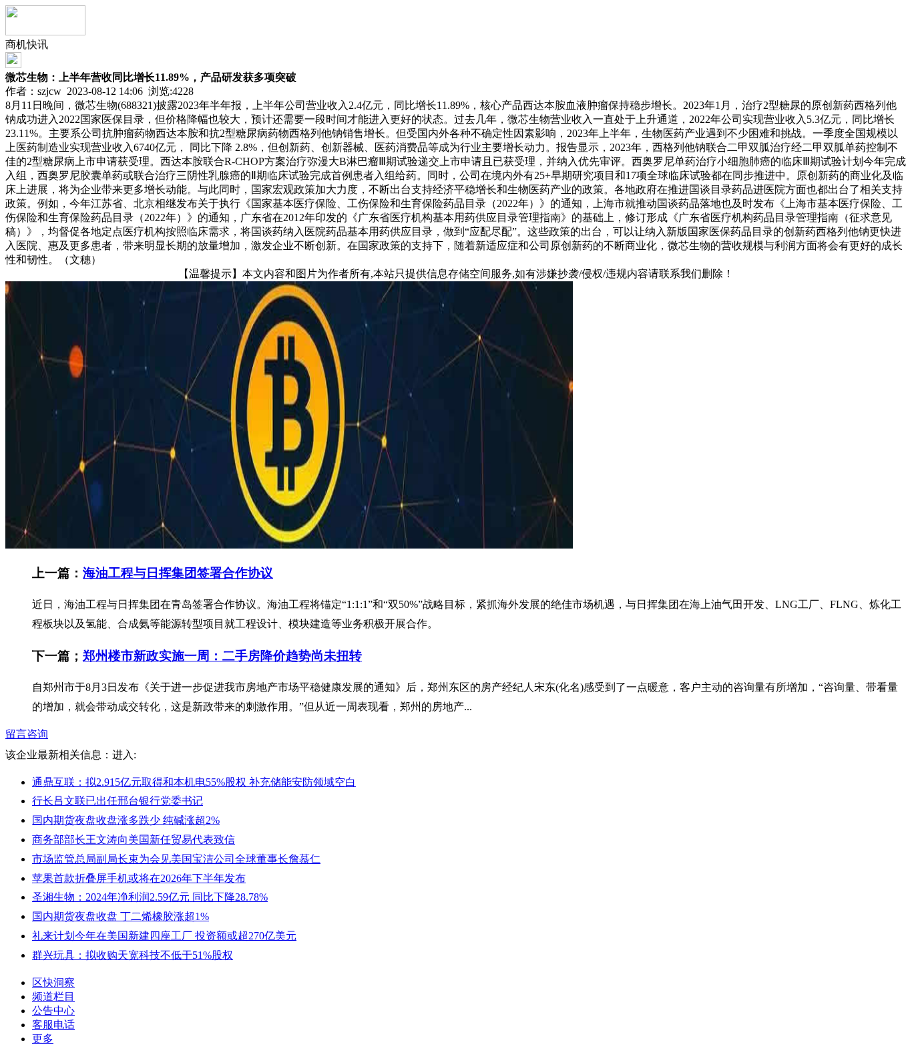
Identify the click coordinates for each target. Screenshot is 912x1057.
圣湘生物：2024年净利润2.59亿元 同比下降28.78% (150, 897)
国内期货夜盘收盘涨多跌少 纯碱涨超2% (126, 820)
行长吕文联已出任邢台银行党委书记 (117, 800)
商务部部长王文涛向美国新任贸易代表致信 (133, 839)
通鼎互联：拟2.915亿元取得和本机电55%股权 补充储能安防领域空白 (194, 782)
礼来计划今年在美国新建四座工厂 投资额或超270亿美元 (164, 935)
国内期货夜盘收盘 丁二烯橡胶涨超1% (120, 916)
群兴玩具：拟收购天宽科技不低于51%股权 (132, 955)
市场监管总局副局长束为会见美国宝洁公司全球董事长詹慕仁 (176, 859)
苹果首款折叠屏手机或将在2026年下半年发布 (139, 878)
